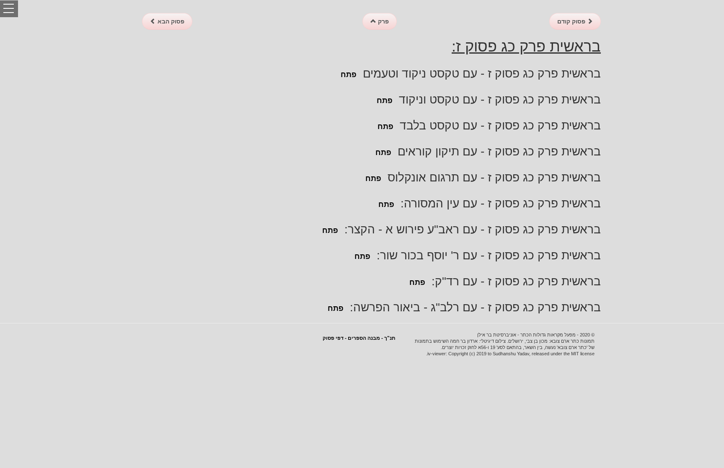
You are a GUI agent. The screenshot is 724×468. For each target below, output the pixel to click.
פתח (349, 74)
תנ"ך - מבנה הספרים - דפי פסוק (359, 338)
